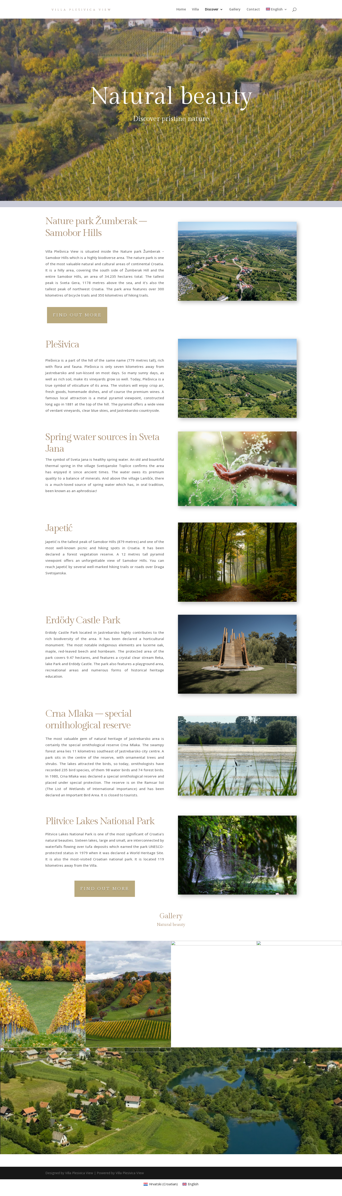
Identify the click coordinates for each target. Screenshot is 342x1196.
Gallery (235, 9)
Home (181, 9)
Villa (195, 9)
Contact (253, 9)
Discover (211, 9)
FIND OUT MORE (77, 315)
